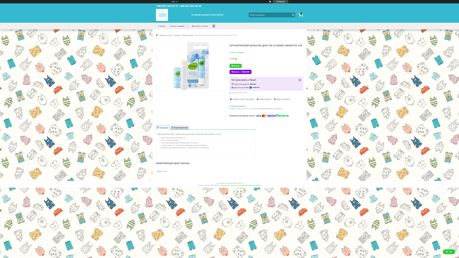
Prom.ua (240, 183)
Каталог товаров (177, 26)
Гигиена (177, 35)
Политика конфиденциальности (250, 185)
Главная (161, 26)
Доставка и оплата (200, 26)
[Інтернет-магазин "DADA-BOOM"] (162, 15)
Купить (237, 66)
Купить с (237, 72)
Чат (450, 252)
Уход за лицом (187, 35)
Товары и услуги (165, 35)
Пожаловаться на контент (230, 185)
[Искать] (293, 15)
